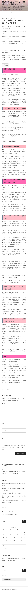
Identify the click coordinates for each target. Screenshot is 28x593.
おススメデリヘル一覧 (7, 511)
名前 (3, 423)
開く (6, 65)
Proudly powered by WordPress (9, 589)
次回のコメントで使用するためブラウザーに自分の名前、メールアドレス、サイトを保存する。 (13, 447)
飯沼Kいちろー (13, 18)
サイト (3, 438)
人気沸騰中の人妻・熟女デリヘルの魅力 (12, 493)
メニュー (15, 13)
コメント (4, 403)
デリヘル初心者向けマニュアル (9, 389)
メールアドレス (6, 431)
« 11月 (6, 548)
